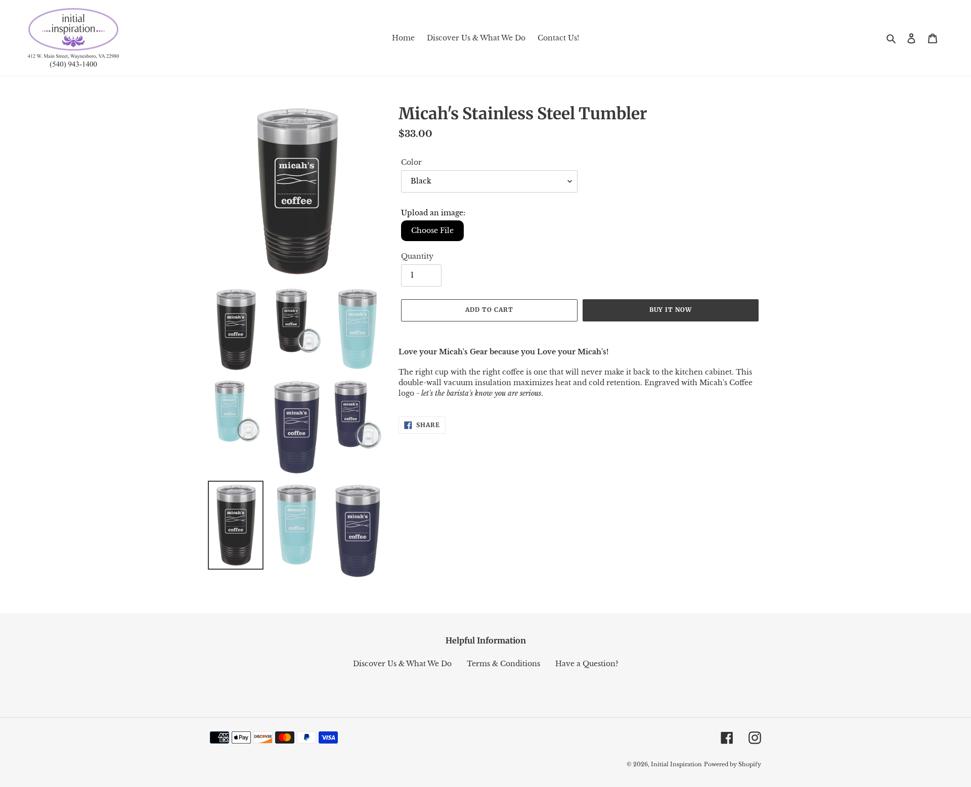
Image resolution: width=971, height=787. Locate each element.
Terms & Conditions (503, 663)
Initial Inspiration (676, 764)
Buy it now (670, 309)
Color (411, 162)
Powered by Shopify (732, 764)
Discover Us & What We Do (402, 663)
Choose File (432, 230)
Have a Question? (587, 663)
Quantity (417, 256)
